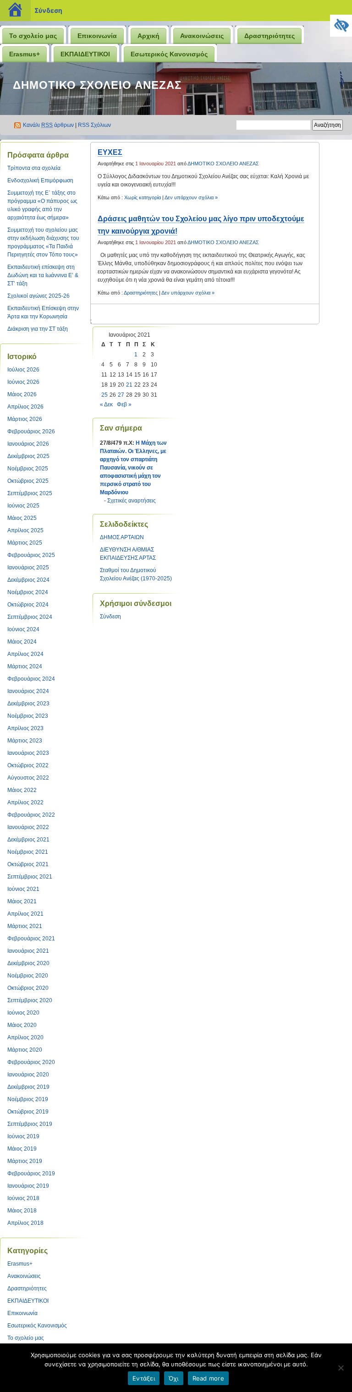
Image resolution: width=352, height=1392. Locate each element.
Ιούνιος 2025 (23, 505)
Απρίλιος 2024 (25, 654)
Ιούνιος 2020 (23, 1013)
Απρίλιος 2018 (25, 1223)
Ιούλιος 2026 (23, 369)
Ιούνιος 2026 (23, 382)
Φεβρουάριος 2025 (31, 555)
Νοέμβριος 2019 (27, 1099)
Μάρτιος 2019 (24, 1161)
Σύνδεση (48, 10)
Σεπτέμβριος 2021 (29, 876)
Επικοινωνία (97, 35)
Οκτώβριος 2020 (28, 988)
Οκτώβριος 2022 (28, 765)
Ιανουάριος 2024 (28, 691)
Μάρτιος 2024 (24, 666)
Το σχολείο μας (33, 35)
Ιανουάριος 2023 (28, 753)
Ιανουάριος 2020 (28, 1074)
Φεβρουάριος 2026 (31, 431)
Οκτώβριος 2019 (28, 1111)
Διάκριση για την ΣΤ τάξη (37, 329)
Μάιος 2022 (22, 790)
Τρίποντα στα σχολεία (33, 168)
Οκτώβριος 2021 (28, 864)
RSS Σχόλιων (94, 125)
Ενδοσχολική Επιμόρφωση (40, 180)
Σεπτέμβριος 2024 (29, 617)
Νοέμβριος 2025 (27, 468)
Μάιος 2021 (22, 901)
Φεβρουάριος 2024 (31, 679)
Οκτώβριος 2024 (28, 604)
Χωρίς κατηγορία (142, 197)
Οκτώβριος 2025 (28, 481)
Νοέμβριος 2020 (27, 975)
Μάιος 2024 (22, 642)
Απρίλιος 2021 (25, 914)
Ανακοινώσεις (202, 35)
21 (129, 385)
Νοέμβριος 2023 (27, 716)
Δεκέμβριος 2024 (28, 580)
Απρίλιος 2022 (25, 802)
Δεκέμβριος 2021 (28, 839)
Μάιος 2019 (22, 1149)
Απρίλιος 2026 (25, 407)
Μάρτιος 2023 (24, 740)
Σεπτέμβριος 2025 (29, 493)
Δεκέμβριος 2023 (28, 703)
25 (104, 395)
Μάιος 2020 (22, 1025)
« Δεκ (106, 404)
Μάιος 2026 (22, 394)
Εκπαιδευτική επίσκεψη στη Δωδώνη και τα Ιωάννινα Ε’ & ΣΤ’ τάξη (42, 275)
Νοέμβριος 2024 (27, 592)
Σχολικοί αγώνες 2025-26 (38, 296)
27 (121, 395)
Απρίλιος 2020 (25, 1037)
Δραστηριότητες (269, 35)
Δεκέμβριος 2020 (28, 963)
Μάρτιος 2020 (24, 1050)
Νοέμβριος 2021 (27, 852)
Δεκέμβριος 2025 (28, 456)
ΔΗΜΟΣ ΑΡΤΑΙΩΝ (122, 537)
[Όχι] (340, 1367)
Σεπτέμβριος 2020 (29, 1000)
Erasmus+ (24, 54)
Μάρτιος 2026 (24, 419)
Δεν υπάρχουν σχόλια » (191, 197)
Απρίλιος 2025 (25, 530)
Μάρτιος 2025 (24, 543)
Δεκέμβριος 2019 (28, 1087)
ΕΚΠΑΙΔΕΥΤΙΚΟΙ (85, 54)
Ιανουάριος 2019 (28, 1186)
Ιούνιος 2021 (23, 889)
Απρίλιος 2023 (25, 728)
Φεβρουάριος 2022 (31, 815)
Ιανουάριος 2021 (28, 951)
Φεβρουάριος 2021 (31, 938)
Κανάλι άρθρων (48, 125)
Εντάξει (143, 1378)
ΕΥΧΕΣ (110, 152)
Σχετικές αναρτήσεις (131, 500)
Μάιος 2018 (22, 1210)
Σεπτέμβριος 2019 (29, 1124)
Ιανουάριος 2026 (28, 444)
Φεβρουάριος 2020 (31, 1062)
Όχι (174, 1378)
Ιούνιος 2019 (23, 1136)
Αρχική (149, 35)
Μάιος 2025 (22, 518)
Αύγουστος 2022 (28, 778)
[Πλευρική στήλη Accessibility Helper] (341, 26)
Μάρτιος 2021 (24, 926)
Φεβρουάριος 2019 (31, 1173)
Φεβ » (124, 404)
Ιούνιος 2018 (23, 1198)
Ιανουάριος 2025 (28, 567)
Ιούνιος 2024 (23, 629)
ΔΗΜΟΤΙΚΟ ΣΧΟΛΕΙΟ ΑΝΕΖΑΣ (97, 85)
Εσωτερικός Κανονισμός (169, 54)
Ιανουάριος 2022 (28, 827)
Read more (208, 1378)
